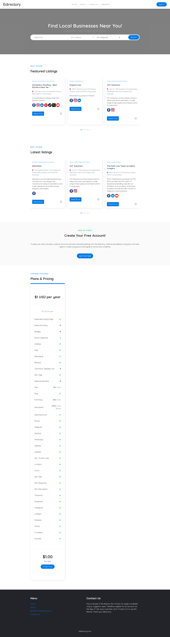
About (82, 4)
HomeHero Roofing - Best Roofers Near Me (44, 86)
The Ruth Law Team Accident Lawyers (121, 167)
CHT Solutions (113, 85)
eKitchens (37, 166)
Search (134, 37)
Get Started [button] (85, 255)
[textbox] (81, 37)
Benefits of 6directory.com (41, 611)
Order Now (47, 567)
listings (34, 81)
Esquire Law (75, 85)
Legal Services (79, 81)
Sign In (161, 4)
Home (74, 4)
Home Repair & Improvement (45, 81)
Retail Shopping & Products (119, 81)
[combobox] (82, 37)
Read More (38, 114)
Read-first (105, 4)
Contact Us (93, 4)
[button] (82, 129)
